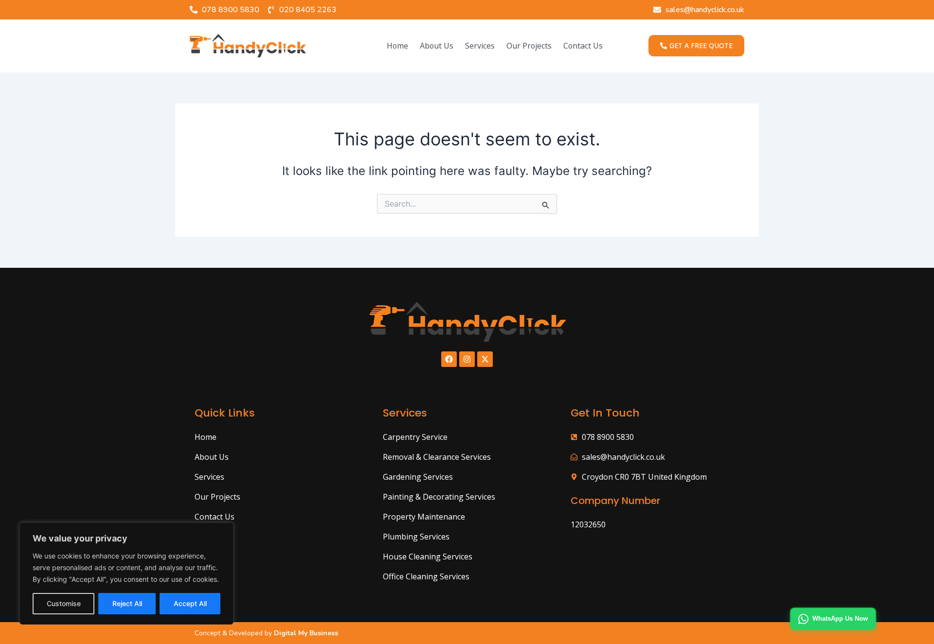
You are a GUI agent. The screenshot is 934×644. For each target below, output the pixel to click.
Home (397, 45)
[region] (126, 573)
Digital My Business (305, 633)
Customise (64, 603)
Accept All (190, 603)
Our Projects (529, 45)
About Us (436, 45)
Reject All (127, 603)
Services (480, 45)
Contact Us (583, 45)
